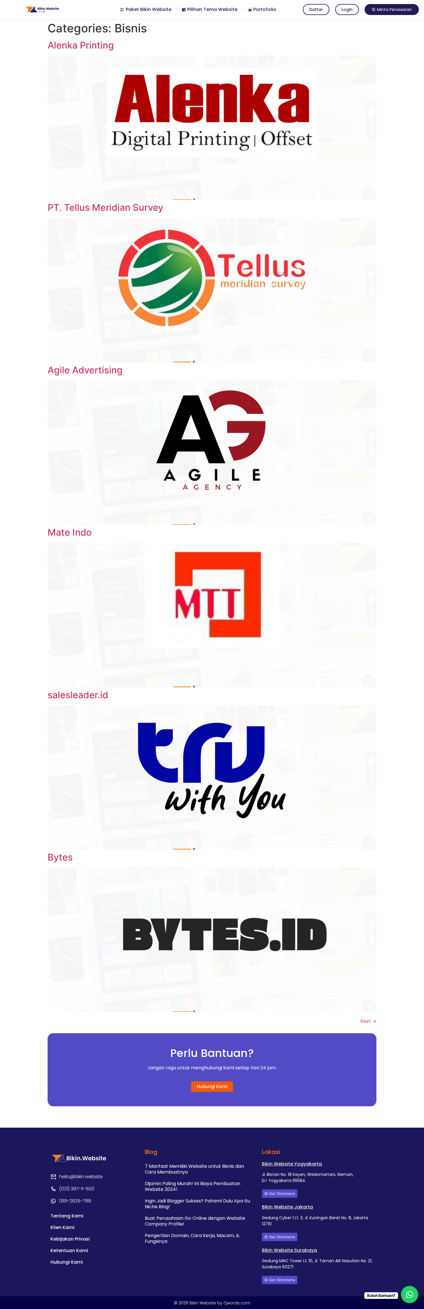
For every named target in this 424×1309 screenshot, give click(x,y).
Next (368, 1021)
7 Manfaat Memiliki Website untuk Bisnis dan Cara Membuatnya (194, 1169)
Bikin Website (203, 1303)
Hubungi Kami (66, 1262)
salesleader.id (78, 695)
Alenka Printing (81, 45)
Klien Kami (62, 1227)
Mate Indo (70, 532)
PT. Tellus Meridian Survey (105, 207)
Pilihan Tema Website (211, 9)
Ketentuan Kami (69, 1250)
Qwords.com (237, 1303)
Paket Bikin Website (148, 9)
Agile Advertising (85, 370)
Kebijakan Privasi (70, 1239)
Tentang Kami (66, 1216)
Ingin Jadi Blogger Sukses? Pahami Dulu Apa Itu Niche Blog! (197, 1204)
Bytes (60, 857)
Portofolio (264, 9)
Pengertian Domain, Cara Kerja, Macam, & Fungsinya (192, 1238)
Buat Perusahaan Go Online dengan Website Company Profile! (195, 1221)
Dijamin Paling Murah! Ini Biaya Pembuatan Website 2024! (192, 1186)
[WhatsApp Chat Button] (409, 1294)
